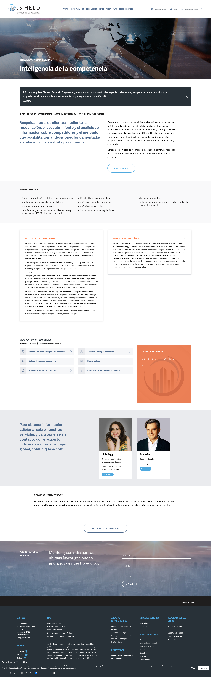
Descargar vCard (107, 474)
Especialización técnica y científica (121, 628)
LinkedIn (20, 651)
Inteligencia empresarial (91, 114)
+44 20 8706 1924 (114, 467)
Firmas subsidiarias (54, 630)
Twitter (20, 658)
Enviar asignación (54, 623)
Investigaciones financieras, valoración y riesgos (122, 637)
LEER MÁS (27, 101)
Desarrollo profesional (148, 643)
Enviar (129, 584)
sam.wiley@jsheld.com (148, 464)
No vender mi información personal (60, 636)
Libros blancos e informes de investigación (122, 657)
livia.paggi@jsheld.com (110, 470)
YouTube (20, 655)
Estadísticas (29, 673)
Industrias (143, 627)
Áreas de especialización (40, 114)
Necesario (11, 673)
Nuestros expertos (147, 647)
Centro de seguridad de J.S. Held (59, 633)
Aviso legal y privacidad (56, 627)
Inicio (22, 114)
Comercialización (46, 673)
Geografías (144, 623)
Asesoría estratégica (65, 114)
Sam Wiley (145, 454)
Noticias (143, 656)
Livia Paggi (107, 454)
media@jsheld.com (175, 627)
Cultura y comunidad (148, 640)
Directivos (143, 653)
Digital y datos (116, 642)
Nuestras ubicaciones (148, 650)
